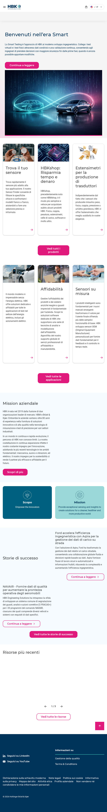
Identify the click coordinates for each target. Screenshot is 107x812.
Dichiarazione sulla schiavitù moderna (24, 778)
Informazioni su (64, 750)
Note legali (55, 778)
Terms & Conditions (66, 764)
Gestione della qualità (67, 758)
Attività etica (45, 781)
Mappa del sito (27, 781)
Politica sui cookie (73, 778)
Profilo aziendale (63, 781)
